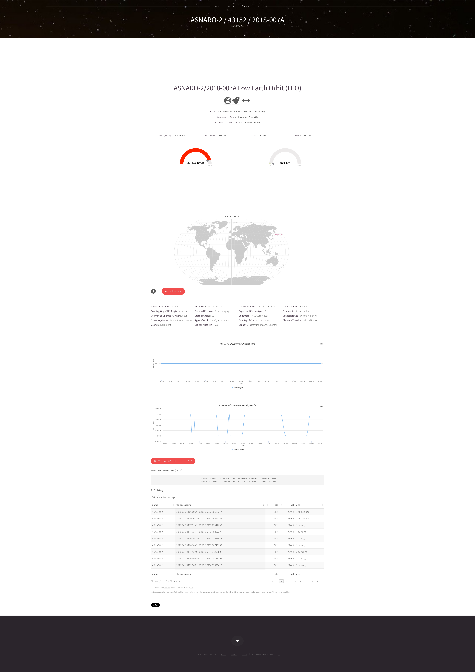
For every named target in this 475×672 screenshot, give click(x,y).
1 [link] (281, 581)
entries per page (167, 497)
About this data (173, 291)
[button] (173, 505)
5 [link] (300, 581)
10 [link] (312, 581)
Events (244, 654)
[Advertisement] (225, 60)
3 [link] (290, 581)
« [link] (272, 581)
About (223, 654)
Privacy (234, 654)
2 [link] (286, 581)
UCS (191, 587)
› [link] (317, 581)
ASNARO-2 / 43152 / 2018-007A (237, 19)
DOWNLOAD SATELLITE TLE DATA (173, 460)
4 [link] (295, 581)
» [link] (321, 581)
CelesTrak (167, 587)
